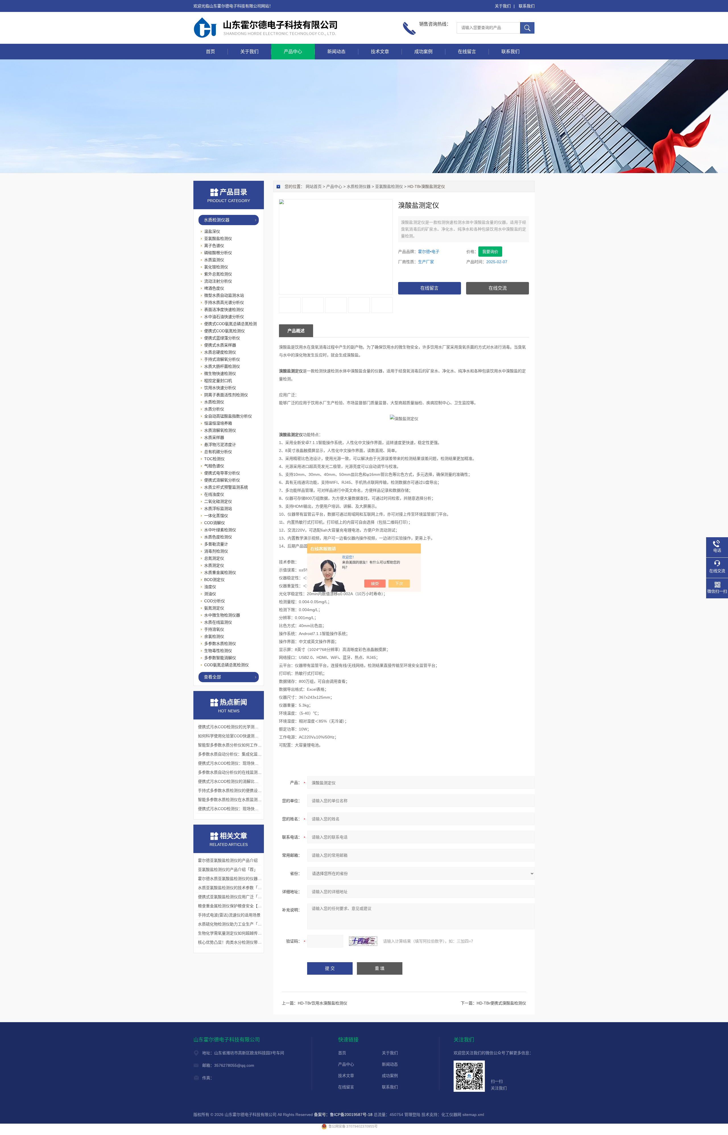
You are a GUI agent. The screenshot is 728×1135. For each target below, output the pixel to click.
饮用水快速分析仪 (220, 387)
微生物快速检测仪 (220, 373)
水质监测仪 (214, 260)
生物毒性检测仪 (218, 650)
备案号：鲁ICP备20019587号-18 (343, 1114)
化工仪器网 (451, 1114)
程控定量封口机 (218, 380)
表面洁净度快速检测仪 (224, 309)
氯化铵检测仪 (216, 267)
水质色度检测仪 (218, 537)
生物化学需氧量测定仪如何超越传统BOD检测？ (240, 933)
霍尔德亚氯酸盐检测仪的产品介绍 (228, 860)
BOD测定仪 (214, 579)
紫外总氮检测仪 (218, 274)
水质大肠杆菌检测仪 (222, 366)
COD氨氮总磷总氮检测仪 (226, 665)
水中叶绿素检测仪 (220, 530)
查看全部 (212, 677)
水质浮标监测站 (218, 508)
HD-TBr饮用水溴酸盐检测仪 (322, 1003)
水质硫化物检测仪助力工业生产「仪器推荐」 (238, 924)
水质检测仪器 (359, 186)
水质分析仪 (214, 409)
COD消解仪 (214, 522)
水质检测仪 (214, 402)
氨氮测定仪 (214, 608)
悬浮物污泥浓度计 (220, 444)
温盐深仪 (212, 231)
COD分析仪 (214, 601)
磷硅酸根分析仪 (218, 252)
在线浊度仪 (214, 494)
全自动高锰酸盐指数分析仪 (228, 416)
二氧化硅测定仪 (218, 501)
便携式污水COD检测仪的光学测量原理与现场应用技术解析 (250, 727)
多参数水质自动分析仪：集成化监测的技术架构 (240, 754)
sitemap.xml (473, 1114)
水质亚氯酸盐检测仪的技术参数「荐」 (232, 887)
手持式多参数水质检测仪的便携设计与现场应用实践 (243, 790)
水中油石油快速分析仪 (224, 316)
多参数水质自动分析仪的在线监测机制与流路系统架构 (245, 772)
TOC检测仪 (214, 459)
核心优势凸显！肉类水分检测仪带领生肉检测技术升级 (245, 942)
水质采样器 (214, 437)
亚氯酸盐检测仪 (389, 186)
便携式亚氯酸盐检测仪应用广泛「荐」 (232, 897)
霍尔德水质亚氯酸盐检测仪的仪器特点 (232, 878)
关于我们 (503, 6)
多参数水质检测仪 (220, 643)
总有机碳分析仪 (218, 451)
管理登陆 (412, 1114)
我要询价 (490, 251)
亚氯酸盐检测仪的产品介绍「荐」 (228, 869)
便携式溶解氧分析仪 (222, 480)
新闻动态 (336, 51)
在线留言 (467, 51)
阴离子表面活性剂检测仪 (226, 395)
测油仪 (210, 594)
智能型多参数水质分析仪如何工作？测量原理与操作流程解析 (251, 745)
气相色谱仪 (214, 466)
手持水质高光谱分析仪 (224, 302)
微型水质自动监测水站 (224, 295)
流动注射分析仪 (218, 281)
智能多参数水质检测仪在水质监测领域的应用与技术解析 (247, 799)
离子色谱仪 (214, 245)
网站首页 (314, 186)
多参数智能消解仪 (220, 657)
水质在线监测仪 (218, 622)
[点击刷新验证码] (363, 941)
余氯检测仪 (214, 636)
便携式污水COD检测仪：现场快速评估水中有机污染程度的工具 (254, 808)
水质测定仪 (214, 565)
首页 (210, 51)
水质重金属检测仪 (220, 572)
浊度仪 (210, 586)
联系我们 (527, 6)
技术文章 (380, 51)
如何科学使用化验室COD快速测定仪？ (232, 736)
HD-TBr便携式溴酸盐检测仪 (501, 1003)
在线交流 (498, 288)
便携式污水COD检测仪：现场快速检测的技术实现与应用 (248, 763)
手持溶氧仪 (214, 629)
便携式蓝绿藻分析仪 (222, 338)
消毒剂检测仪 (216, 551)
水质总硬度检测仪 (220, 352)
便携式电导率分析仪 (222, 473)
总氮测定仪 (214, 558)
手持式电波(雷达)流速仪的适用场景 (229, 915)
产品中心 (293, 51)
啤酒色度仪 (214, 288)
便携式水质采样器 (220, 345)
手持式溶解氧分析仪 (222, 359)
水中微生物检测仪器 (222, 615)
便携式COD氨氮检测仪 (224, 331)
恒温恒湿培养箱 (218, 423)
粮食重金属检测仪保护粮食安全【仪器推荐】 (238, 906)
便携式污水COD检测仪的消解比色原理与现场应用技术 (246, 781)
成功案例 (423, 51)
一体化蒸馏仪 (216, 515)
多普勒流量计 (216, 544)
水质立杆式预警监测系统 (226, 487)
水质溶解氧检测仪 (220, 430)
